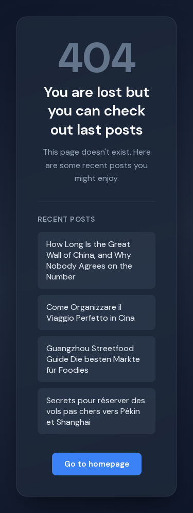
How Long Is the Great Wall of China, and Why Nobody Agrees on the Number (89, 260)
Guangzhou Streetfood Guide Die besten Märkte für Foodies (93, 359)
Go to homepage (96, 464)
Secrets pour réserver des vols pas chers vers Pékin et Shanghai (95, 411)
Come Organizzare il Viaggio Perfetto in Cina (90, 312)
